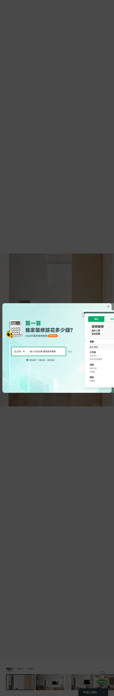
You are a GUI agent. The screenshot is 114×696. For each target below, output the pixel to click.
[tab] (96, 319)
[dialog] (57, 348)
